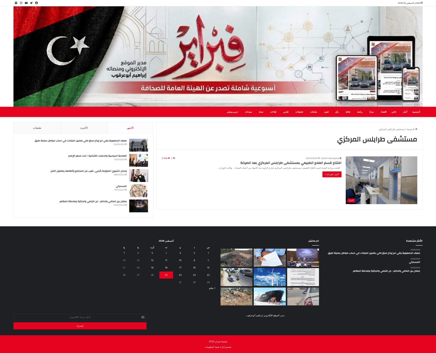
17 (180, 267)
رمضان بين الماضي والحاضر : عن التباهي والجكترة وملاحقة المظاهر (93, 201)
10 (180, 260)
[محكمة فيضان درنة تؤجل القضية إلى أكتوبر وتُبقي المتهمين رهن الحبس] (236, 297)
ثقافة (348, 112)
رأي (337, 112)
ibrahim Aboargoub (330, 158)
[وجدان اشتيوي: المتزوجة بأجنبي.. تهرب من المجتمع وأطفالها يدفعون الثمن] (138, 175)
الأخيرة (84, 127)
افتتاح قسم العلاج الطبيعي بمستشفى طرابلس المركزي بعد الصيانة (290, 163)
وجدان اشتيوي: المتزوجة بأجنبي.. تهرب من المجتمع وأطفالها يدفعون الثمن (88, 171)
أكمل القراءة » (332, 174)
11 (166, 260)
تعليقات (37, 127)
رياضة (360, 112)
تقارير (286, 112)
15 (208, 267)
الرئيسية (416, 112)
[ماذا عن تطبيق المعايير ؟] (303, 277)
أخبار (405, 112)
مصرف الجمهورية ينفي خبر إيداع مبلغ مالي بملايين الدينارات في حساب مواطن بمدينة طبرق (81, 140)
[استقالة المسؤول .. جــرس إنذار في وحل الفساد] (270, 258)
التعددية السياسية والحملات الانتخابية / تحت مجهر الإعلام (97, 156)
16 (194, 267)
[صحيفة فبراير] (218, 56)
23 (194, 275)
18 (166, 267)
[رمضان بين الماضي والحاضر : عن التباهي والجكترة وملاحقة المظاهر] (138, 206)
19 (152, 267)
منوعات (248, 112)
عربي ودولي (232, 112)
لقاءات (273, 112)
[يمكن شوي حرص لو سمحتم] (303, 297)
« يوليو (212, 287)
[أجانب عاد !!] (236, 258)
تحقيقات (299, 112)
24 (180, 275)
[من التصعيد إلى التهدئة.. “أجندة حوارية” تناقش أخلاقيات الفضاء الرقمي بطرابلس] (303, 258)
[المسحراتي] (138, 190)
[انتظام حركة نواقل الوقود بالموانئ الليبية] (270, 297)
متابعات (313, 112)
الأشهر (130, 127)
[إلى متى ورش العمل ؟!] (270, 277)
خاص (394, 112)
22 (208, 275)
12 (152, 260)
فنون (326, 112)
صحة (261, 112)
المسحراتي (121, 186)
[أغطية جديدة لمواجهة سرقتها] (236, 277)
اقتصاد (384, 112)
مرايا (371, 112)
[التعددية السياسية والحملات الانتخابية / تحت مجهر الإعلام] (138, 160)
